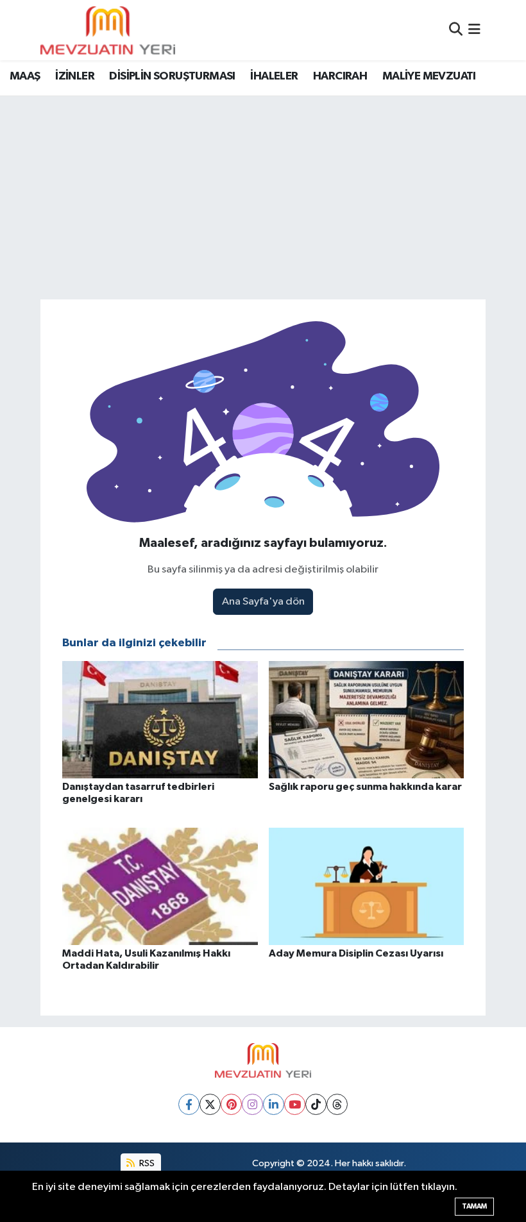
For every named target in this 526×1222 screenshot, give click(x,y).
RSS (146, 1163)
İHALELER (274, 76)
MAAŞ (25, 76)
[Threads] (337, 1104)
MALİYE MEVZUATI (429, 76)
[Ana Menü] (474, 29)
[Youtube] (294, 1104)
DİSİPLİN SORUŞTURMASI (172, 76)
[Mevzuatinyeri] (107, 30)
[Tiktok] (316, 1104)
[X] (210, 1104)
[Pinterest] (231, 1104)
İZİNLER (74, 76)
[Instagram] (252, 1104)
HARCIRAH (340, 76)
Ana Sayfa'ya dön (263, 601)
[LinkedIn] (273, 1104)
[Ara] (455, 29)
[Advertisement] (263, 192)
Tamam (474, 1206)
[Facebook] (188, 1104)
